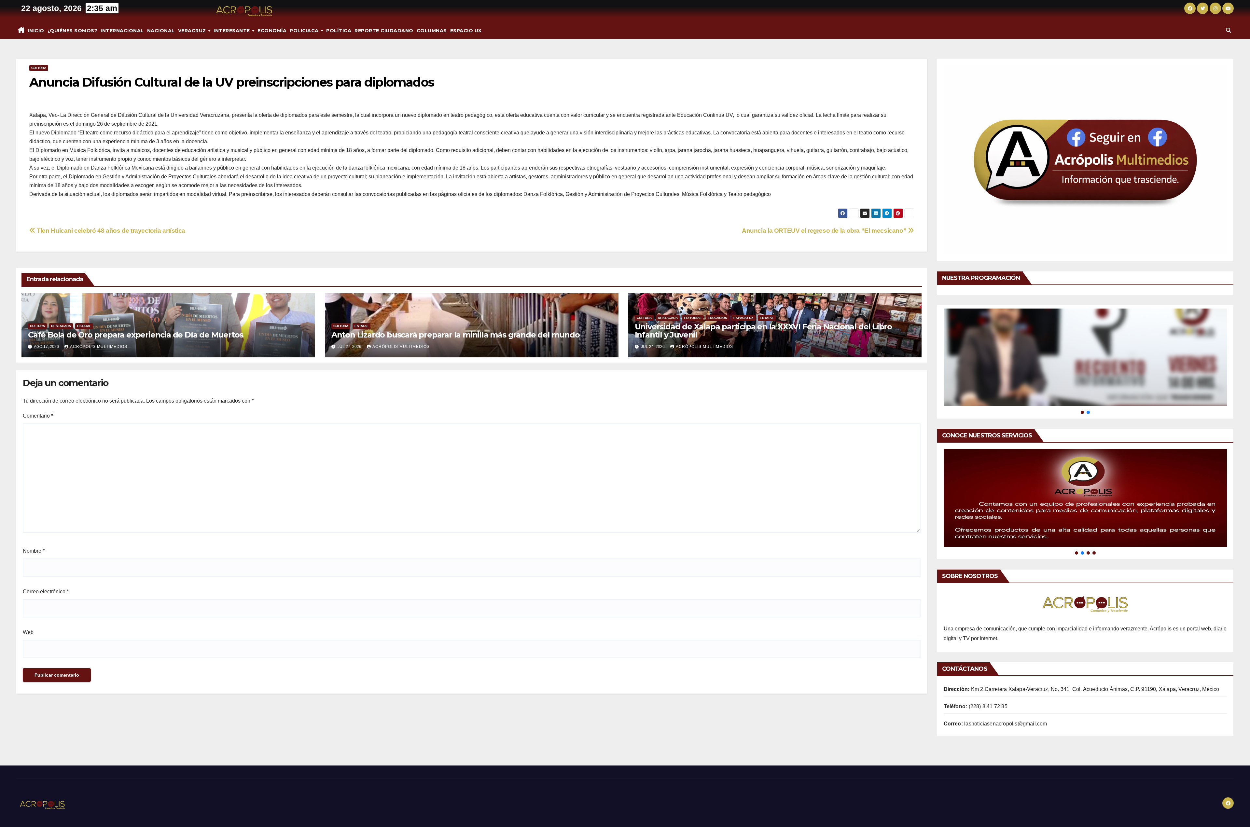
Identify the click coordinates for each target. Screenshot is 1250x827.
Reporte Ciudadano (383, 31)
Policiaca (305, 31)
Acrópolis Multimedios (98, 346)
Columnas (432, 31)
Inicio (36, 31)
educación (717, 318)
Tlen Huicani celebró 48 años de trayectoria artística (110, 230)
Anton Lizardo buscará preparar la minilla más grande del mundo (455, 334)
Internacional (122, 31)
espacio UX (466, 31)
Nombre (34, 551)
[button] (1228, 30)
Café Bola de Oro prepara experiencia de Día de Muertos (135, 334)
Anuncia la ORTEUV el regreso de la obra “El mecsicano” (825, 230)
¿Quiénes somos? (73, 31)
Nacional (161, 31)
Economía (271, 31)
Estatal (84, 326)
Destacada (61, 326)
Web (28, 632)
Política (338, 31)
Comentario (38, 416)
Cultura (38, 68)
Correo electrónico (46, 591)
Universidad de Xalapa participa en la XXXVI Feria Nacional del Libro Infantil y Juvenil (763, 330)
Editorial (692, 318)
